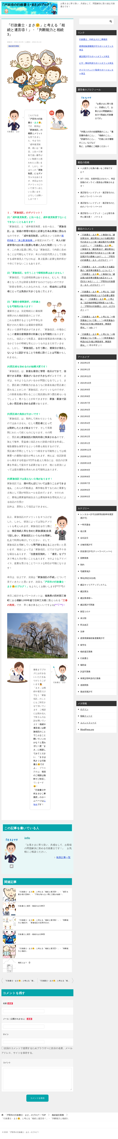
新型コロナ (85, 611)
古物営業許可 (86, 545)
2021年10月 (85, 383)
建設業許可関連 (87, 605)
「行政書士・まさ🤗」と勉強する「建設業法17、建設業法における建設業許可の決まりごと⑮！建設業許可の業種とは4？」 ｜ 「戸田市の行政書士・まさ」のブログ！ (97, 252)
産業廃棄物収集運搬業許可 (92, 638)
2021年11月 (85, 376)
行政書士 (84, 658)
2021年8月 (85, 396)
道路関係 (84, 685)
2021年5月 (85, 416)
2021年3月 (85, 430)
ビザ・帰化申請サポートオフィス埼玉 (96, 63)
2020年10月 (85, 463)
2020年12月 (85, 450)
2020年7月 (85, 483)
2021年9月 (85, 389)
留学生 (83, 645)
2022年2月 (85, 363)
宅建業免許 (85, 571)
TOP (25, 1115)
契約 (82, 564)
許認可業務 (85, 671)
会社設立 (84, 538)
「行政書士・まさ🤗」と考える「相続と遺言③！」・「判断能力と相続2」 (20, 981)
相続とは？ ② (24, 963)
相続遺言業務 (13, 46)
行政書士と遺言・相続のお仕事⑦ (31, 906)
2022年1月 (85, 369)
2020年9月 (85, 470)
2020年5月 (85, 496)
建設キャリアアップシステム (93, 585)
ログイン (84, 709)
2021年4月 (85, 423)
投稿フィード (86, 716)
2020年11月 (85, 456)
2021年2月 (85, 436)
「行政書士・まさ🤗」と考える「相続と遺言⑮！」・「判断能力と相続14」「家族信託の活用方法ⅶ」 (43, 921)
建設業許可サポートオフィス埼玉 (94, 56)
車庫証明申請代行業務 (90, 678)
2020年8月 (85, 476)
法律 (82, 631)
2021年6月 (85, 410)
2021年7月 (85, 403)
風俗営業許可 (86, 692)
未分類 (83, 618)
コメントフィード (88, 723)
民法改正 (84, 625)
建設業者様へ (86, 598)
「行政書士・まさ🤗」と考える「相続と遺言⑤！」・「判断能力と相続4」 (56, 981)
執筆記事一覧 (63, 857)
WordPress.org (87, 729)
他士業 (83, 531)
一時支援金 (85, 524)
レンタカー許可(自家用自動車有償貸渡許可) (96, 516)
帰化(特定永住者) (88, 578)
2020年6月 (85, 490)
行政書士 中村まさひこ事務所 (93, 39)
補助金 (83, 665)
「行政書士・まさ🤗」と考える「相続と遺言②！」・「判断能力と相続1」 (43, 949)
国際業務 (84, 558)
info (91, 327)
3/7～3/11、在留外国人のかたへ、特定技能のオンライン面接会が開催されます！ (97, 182)
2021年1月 (85, 443)
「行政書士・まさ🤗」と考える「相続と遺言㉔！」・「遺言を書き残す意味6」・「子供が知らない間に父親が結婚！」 (43, 893)
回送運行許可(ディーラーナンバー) (96, 551)
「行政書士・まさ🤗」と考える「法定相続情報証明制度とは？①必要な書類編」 (97, 295)
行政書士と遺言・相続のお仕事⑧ (31, 934)
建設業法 (84, 591)
